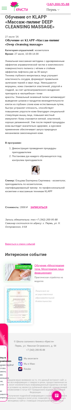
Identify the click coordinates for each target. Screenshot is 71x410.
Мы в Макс (29, 364)
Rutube (27, 369)
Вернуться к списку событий (20, 244)
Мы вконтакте (31, 358)
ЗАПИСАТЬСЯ (39, 207)
